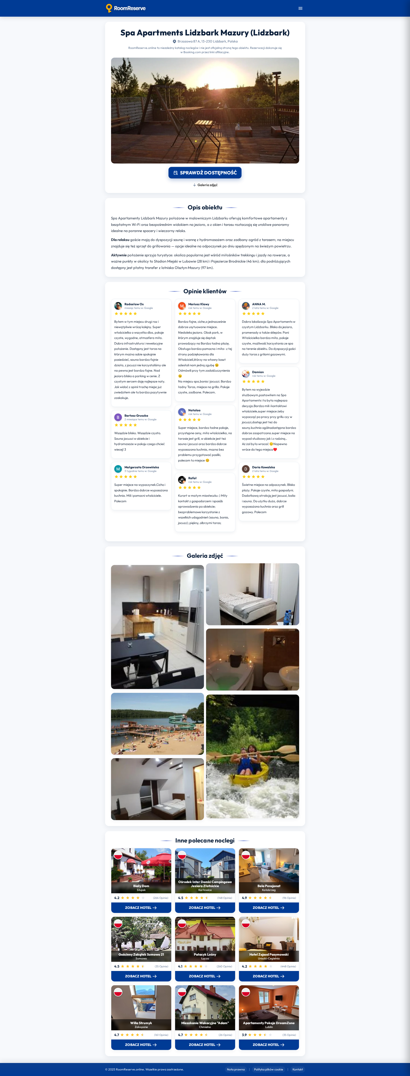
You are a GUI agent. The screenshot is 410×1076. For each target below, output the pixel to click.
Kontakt (298, 1069)
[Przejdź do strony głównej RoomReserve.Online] (126, 8)
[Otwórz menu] (300, 8)
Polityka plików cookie (268, 1069)
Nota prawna (236, 1069)
